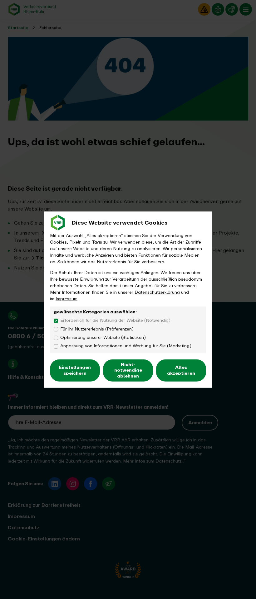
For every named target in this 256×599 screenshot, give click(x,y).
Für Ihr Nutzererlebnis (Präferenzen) (97, 329)
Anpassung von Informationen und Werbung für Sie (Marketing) (125, 346)
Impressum (66, 298)
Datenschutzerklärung (157, 292)
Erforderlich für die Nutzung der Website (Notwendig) (115, 320)
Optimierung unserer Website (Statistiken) (103, 337)
